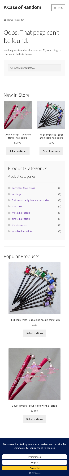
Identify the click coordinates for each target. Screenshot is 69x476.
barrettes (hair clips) (23, 187)
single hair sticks (21, 218)
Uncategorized (20, 225)
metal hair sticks (21, 212)
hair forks (17, 206)
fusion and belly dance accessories (30, 200)
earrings (16, 194)
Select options (17, 151)
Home (10, 19)
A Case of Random (22, 7)
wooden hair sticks (22, 231)
